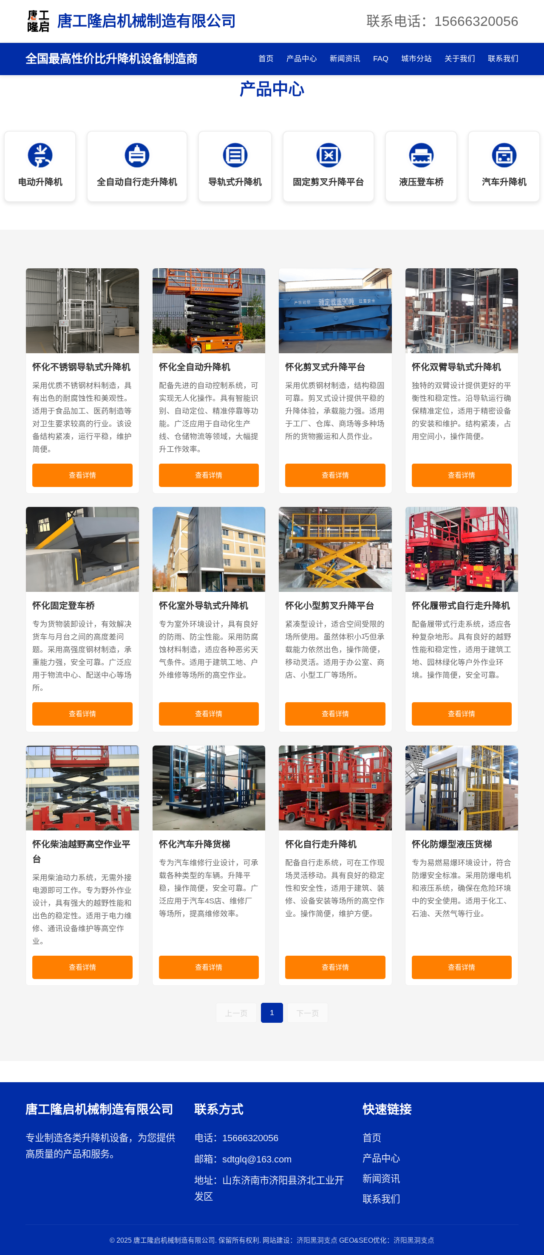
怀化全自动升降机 (194, 367)
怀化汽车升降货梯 (194, 844)
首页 (266, 58)
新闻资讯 (345, 58)
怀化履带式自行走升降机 (461, 606)
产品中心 (301, 58)
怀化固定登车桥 (63, 606)
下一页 (307, 1013)
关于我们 (460, 58)
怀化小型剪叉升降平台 (329, 606)
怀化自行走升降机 (321, 844)
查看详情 (82, 475)
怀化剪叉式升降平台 (325, 367)
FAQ (380, 58)
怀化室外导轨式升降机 (203, 606)
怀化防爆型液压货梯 (452, 844)
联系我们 (503, 58)
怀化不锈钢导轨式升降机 (81, 367)
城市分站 (416, 58)
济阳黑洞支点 (317, 1240)
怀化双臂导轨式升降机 (456, 367)
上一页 (236, 1013)
